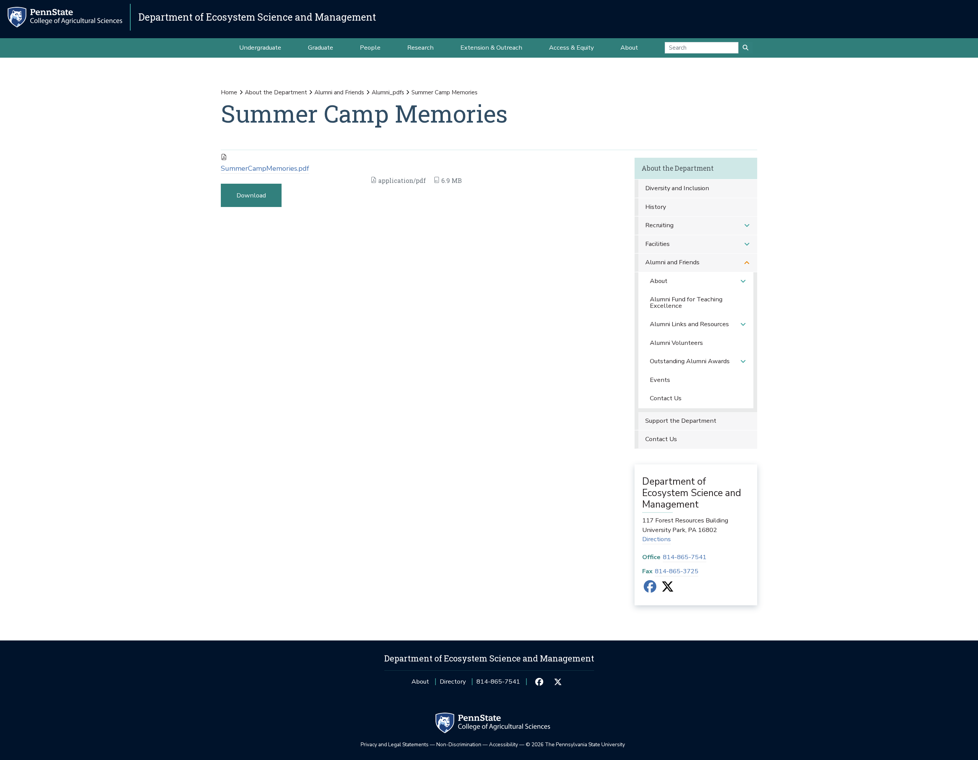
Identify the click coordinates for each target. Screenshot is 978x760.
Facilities (657, 243)
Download (251, 195)
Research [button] (420, 47)
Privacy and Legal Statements (395, 744)
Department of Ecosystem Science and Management (257, 17)
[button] (747, 225)
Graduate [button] (320, 47)
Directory (453, 681)
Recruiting (659, 225)
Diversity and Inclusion (677, 188)
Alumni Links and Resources (689, 324)
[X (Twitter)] (667, 589)
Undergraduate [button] (260, 47)
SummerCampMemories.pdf (265, 168)
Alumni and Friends (339, 92)
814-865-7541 (684, 557)
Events (660, 379)
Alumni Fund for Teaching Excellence (686, 302)
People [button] (370, 47)
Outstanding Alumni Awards (690, 361)
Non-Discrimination (458, 744)
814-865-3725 (676, 571)
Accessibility (503, 744)
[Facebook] (650, 589)
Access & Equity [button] (571, 47)
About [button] (629, 47)
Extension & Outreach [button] (491, 47)
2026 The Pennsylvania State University (575, 744)
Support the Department (680, 420)
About (658, 281)
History (655, 206)
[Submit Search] (745, 47)
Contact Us (666, 398)
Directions (656, 539)
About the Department (276, 92)
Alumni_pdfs (388, 92)
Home (229, 92)
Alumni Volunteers (676, 342)
